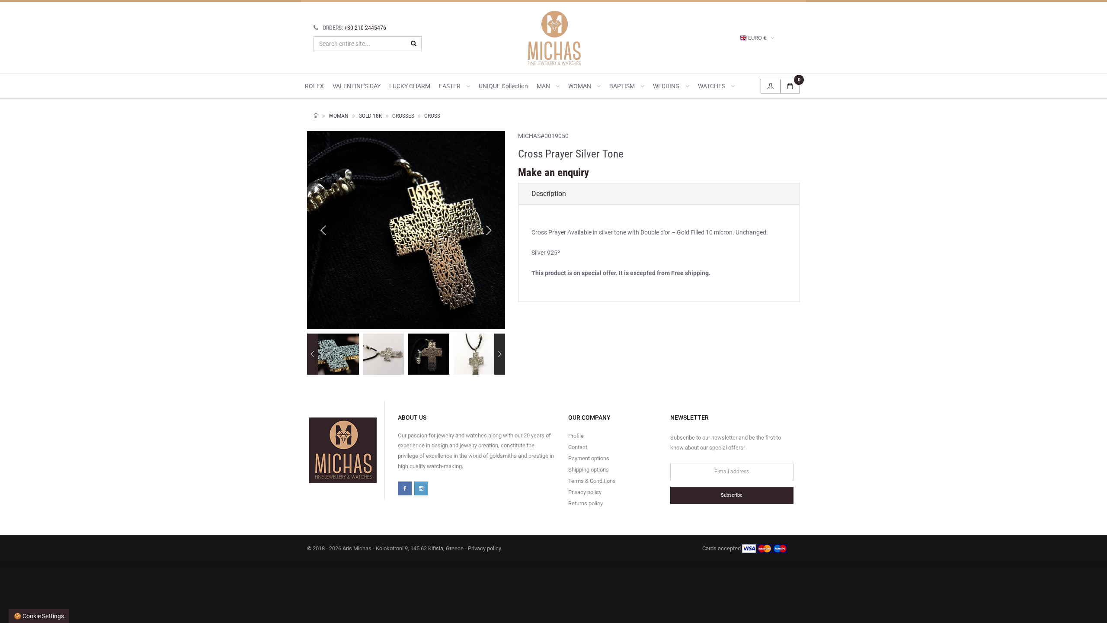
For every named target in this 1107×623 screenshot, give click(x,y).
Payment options (588, 458)
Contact (577, 447)
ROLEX (314, 86)
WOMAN (580, 86)
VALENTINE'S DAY (357, 86)
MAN (544, 86)
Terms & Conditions (592, 481)
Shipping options (588, 469)
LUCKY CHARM (409, 86)
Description (548, 193)
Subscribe (731, 495)
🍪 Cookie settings (39, 616)
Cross (432, 116)
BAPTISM (622, 86)
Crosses (403, 116)
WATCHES (712, 86)
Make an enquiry (553, 172)
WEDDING (667, 86)
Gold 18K (370, 116)
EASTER (450, 86)
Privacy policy (584, 492)
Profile (576, 436)
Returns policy (585, 503)
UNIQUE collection (503, 86)
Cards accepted (722, 548)
